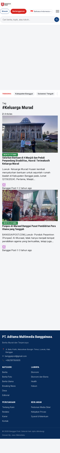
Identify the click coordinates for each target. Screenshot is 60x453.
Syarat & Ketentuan (39, 416)
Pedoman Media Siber (41, 407)
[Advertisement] (30, 57)
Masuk (5, 11)
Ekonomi (35, 372)
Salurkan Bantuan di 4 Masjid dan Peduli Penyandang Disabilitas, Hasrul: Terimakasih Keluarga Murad (26, 160)
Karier (5, 416)
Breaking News (9, 386)
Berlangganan (18, 11)
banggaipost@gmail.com (16, 356)
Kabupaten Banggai (24, 94)
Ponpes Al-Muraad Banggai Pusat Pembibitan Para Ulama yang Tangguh (29, 228)
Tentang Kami (8, 407)
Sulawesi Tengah (45, 94)
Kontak (5, 421)
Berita (4, 372)
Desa (4, 391)
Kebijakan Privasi (38, 412)
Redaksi (5, 412)
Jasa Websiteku (18, 435)
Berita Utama (10, 155)
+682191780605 (13, 360)
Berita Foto (7, 377)
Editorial (5, 395)
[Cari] (56, 19)
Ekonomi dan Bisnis (39, 377)
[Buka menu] (57, 11)
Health (34, 381)
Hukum (34, 386)
